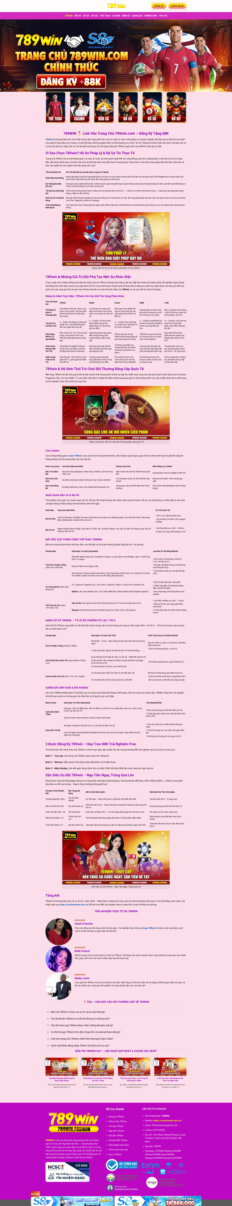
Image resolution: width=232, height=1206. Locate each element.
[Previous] (45, 1075)
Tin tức (163, 15)
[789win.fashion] (116, 6)
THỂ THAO (105, 15)
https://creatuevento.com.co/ (74, 904)
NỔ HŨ (78, 15)
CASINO (116, 15)
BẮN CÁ (126, 15)
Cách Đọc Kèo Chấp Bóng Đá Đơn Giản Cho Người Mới (170, 1079)
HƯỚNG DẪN (150, 15)
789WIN (49, 1140)
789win (69, 15)
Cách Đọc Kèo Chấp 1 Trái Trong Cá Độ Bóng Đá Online (134, 1079)
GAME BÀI (137, 15)
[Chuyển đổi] (48, 1012)
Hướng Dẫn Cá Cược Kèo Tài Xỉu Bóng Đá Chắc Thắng (98, 1079)
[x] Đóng (35, 1194)
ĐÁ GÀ (94, 15)
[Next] (187, 1075)
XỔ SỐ (86, 15)
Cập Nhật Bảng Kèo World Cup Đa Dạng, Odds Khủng (62, 1079)
